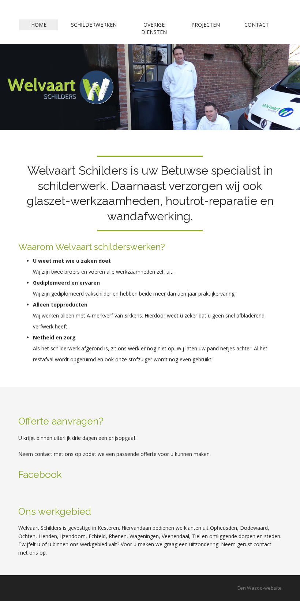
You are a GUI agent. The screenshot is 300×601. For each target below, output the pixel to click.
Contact (256, 24)
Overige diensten (154, 28)
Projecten (205, 24)
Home (38, 24)
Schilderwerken (94, 24)
